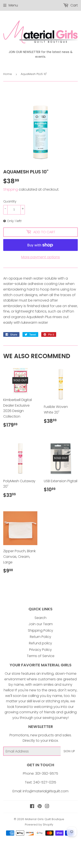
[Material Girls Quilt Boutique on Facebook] (32, 806)
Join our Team (41, 624)
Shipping (10, 189)
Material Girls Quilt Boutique (44, 819)
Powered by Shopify (39, 824)
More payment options (40, 257)
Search (40, 617)
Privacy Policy (40, 649)
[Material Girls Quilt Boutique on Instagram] (47, 806)
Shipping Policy (40, 630)
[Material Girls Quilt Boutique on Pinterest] (39, 806)
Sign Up (69, 751)
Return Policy (40, 636)
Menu (13, 5)
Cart (74, 5)
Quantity (9, 201)
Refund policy (40, 643)
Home (7, 74)
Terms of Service (40, 655)
